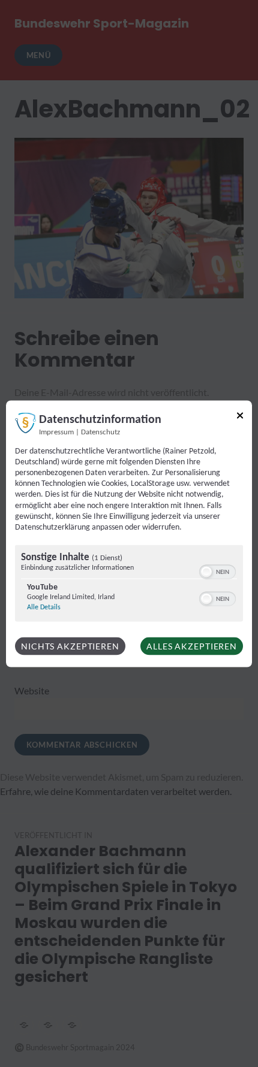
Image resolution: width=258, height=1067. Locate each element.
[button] (206, 572)
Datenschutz (100, 432)
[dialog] (129, 533)
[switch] (217, 571)
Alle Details (44, 607)
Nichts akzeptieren (70, 646)
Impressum (56, 432)
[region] (129, 585)
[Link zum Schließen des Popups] (240, 417)
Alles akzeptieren (191, 646)
